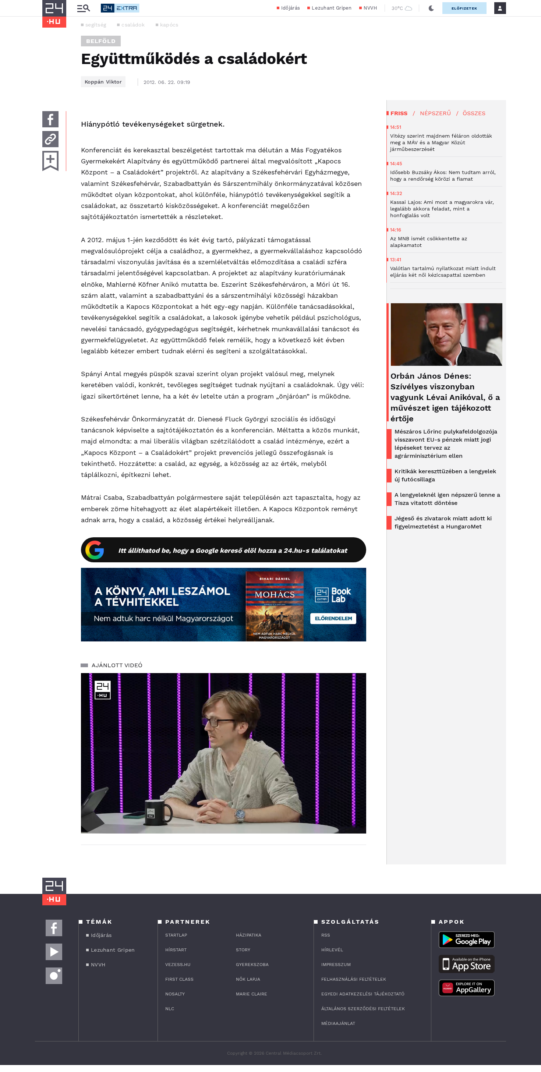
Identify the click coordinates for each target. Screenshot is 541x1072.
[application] (223, 753)
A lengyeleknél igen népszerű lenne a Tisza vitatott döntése (447, 498)
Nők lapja (248, 979)
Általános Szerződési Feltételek (363, 1008)
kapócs (169, 25)
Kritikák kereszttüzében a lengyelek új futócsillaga (445, 475)
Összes (474, 113)
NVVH (370, 8)
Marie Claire (251, 994)
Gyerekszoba (252, 964)
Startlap (176, 935)
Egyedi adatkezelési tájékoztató (362, 994)
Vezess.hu (178, 964)
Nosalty (175, 994)
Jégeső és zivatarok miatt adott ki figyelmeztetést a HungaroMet (443, 522)
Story (243, 949)
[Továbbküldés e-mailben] (50, 139)
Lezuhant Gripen (332, 8)
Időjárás (290, 8)
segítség (95, 25)
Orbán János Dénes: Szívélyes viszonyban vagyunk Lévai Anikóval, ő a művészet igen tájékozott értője (445, 397)
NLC (169, 1008)
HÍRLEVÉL (332, 949)
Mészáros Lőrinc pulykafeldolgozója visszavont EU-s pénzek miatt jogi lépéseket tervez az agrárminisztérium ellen (446, 443)
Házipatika (248, 935)
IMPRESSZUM (336, 964)
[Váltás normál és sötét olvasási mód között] (431, 8)
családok (132, 25)
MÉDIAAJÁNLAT (338, 1023)
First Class (179, 979)
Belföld (101, 41)
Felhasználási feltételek (353, 979)
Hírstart (176, 949)
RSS (325, 935)
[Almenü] (83, 8)
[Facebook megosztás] (50, 119)
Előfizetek (464, 8)
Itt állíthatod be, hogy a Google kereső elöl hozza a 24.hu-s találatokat (232, 550)
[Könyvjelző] (50, 161)
